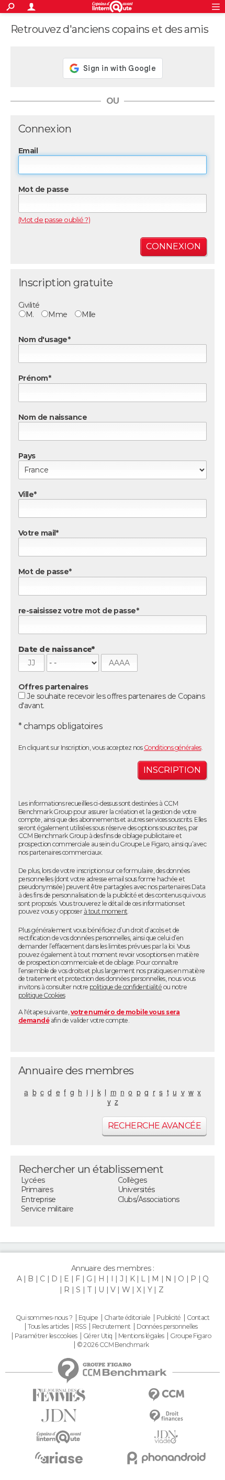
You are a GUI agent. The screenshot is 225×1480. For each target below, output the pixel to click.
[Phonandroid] (166, 1457)
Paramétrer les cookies (46, 1336)
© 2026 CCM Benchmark (113, 1345)
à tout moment (106, 911)
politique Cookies (41, 995)
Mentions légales (141, 1336)
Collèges (132, 1180)
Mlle (89, 314)
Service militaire (47, 1209)
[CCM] (166, 1394)
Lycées (33, 1180)
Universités (136, 1189)
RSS (80, 1326)
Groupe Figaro (190, 1336)
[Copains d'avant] (59, 1436)
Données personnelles (167, 1326)
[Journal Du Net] (59, 1415)
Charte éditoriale (127, 1317)
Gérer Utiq (97, 1336)
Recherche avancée (154, 1126)
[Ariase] (59, 1457)
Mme (57, 314)
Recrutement (111, 1326)
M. (30, 314)
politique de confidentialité (125, 987)
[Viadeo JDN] (166, 1436)
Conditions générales (172, 747)
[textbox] (112, 508)
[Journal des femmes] (59, 1395)
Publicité (168, 1317)
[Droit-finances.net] (166, 1416)
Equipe (88, 1317)
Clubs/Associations (148, 1199)
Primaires (37, 1189)
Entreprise (38, 1199)
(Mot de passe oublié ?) (54, 219)
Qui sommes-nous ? (44, 1317)
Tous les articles (48, 1326)
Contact (198, 1317)
